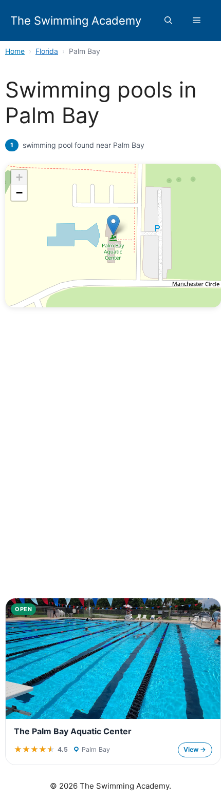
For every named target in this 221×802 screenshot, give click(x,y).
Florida (46, 51)
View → (194, 749)
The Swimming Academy (75, 20)
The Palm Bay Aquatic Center (73, 731)
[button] (168, 20)
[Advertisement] (110, 473)
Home (15, 51)
